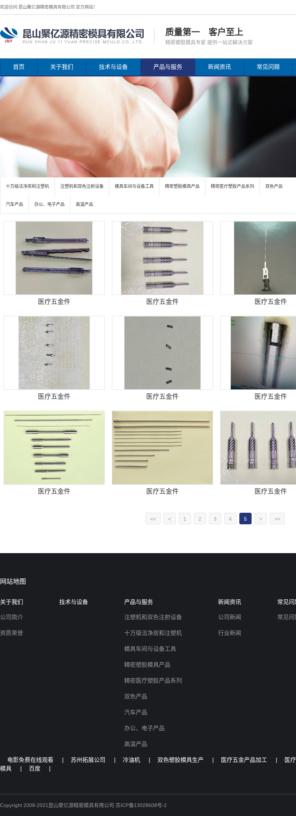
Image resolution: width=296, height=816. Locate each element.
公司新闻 (229, 617)
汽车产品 (14, 204)
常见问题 (268, 67)
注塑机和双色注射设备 (82, 186)
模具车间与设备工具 (134, 186)
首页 (19, 67)
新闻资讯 (219, 67)
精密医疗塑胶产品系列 (232, 186)
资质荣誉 (11, 633)
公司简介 (11, 617)
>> (277, 519)
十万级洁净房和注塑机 (27, 186)
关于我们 (61, 67)
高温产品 (84, 204)
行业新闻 (229, 633)
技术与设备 (113, 67)
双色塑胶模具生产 (180, 760)
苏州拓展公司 (88, 760)
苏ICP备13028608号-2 (141, 805)
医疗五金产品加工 (244, 760)
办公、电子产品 (49, 204)
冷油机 (131, 760)
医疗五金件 (54, 301)
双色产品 (274, 186)
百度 (34, 769)
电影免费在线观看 (30, 760)
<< (153, 519)
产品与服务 (167, 67)
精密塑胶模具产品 (182, 186)
